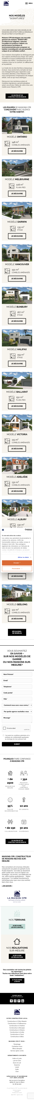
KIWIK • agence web (18, 1094)
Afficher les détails (23, 557)
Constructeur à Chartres (17, 1026)
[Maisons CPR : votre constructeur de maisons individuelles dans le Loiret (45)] (17, 1012)
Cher (17, 1071)
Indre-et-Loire (17, 1058)
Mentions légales (17, 1090)
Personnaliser (16, 568)
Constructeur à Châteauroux (17, 1023)
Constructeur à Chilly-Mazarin (17, 1021)
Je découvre (17, 151)
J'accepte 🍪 (17, 563)
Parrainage (17, 1044)
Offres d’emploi (17, 1048)
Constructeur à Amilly (17, 1032)
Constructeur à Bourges (17, 1028)
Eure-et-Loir (17, 1063)
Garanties (17, 1091)
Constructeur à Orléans (17, 1030)
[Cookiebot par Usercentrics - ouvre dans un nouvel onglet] (24, 530)
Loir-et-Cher (17, 1060)
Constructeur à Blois (17, 1036)
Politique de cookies (17, 1092)
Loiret (17, 1067)
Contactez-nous (17, 1046)
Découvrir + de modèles (17, 632)
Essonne (17, 1065)
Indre (17, 1069)
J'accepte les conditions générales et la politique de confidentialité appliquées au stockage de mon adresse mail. (17, 737)
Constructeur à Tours (17, 1034)
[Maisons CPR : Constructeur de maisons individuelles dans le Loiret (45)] (6, 3)
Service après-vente (17, 1051)
